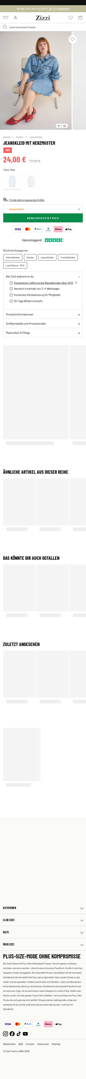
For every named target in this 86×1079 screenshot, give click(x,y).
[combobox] (43, 27)
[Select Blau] (12, 181)
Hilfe (6, 932)
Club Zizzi (8, 920)
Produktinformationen (19, 314)
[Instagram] (5, 1033)
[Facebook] (12, 1033)
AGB (20, 1043)
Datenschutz (9, 1043)
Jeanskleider (36, 137)
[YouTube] (25, 1033)
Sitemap (56, 1043)
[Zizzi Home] (43, 17)
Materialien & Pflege (18, 332)
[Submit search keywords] (5, 27)
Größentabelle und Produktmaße (26, 323)
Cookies (30, 1043)
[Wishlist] (73, 39)
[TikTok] (18, 1033)
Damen (7, 137)
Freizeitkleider (68, 257)
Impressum (43, 1043)
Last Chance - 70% (15, 265)
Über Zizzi (8, 944)
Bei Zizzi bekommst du (20, 276)
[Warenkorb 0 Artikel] (80, 17)
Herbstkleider (13, 257)
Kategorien (9, 908)
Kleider (20, 137)
